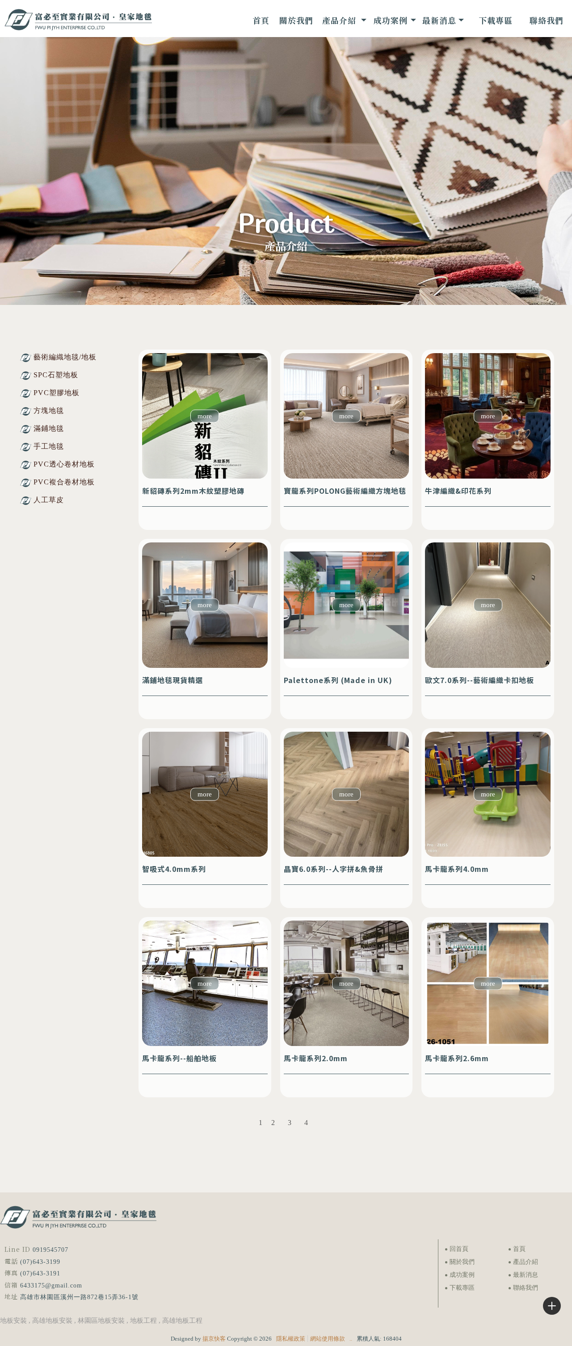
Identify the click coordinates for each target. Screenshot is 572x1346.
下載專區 (462, 1287)
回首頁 (459, 1249)
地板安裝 (13, 1320)
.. (350, 1338)
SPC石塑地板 (56, 375)
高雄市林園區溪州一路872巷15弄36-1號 (79, 1297)
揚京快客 (214, 1338)
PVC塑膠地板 (57, 392)
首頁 (519, 1249)
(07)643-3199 (40, 1261)
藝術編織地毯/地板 (65, 357)
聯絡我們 (525, 1287)
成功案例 (462, 1274)
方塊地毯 (49, 410)
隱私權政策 (290, 1338)
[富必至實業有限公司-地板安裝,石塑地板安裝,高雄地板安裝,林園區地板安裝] (78, 21)
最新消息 (525, 1274)
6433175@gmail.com (51, 1285)
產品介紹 (525, 1261)
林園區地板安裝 (101, 1320)
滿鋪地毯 (49, 428)
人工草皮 (49, 500)
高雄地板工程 (182, 1320)
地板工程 (143, 1320)
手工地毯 (49, 446)
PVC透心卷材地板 (64, 464)
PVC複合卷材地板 (64, 482)
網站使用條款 (327, 1338)
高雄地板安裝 (52, 1320)
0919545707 (50, 1249)
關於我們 (462, 1261)
